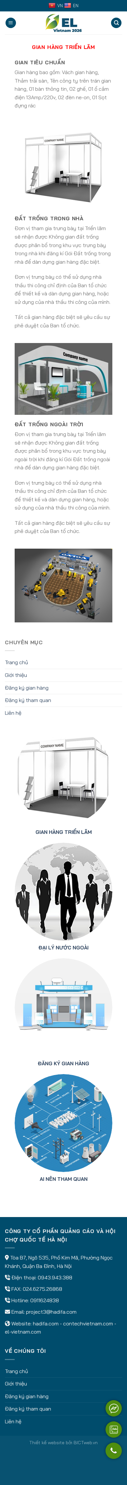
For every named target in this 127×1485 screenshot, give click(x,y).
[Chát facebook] (114, 1408)
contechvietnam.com (88, 1323)
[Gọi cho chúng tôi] (114, 1454)
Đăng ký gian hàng (27, 687)
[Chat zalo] (114, 1429)
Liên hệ (13, 713)
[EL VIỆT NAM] (63, 22)
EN (75, 5)
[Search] (116, 23)
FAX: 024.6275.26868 (36, 1289)
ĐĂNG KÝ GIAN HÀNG (63, 1063)
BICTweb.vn (86, 1443)
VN (60, 5)
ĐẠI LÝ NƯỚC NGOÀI (63, 948)
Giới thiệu (16, 675)
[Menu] (11, 23)
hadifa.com (46, 1323)
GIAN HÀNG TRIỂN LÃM (63, 832)
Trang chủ (16, 662)
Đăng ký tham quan (28, 700)
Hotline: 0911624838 (35, 1300)
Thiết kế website (46, 1443)
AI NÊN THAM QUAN (64, 1179)
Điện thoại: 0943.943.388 (41, 1277)
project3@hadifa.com (51, 1311)
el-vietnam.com (23, 1331)
